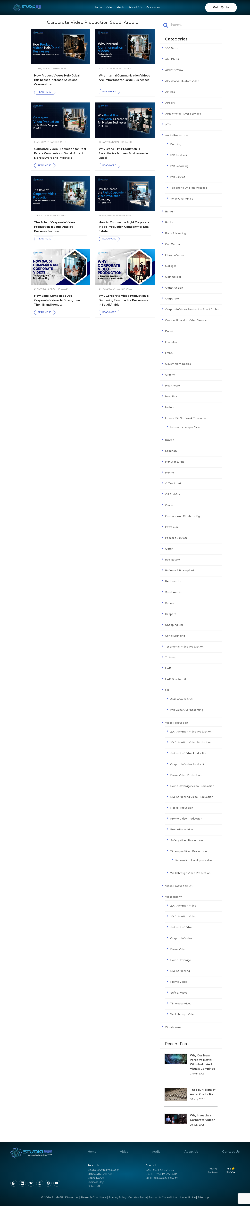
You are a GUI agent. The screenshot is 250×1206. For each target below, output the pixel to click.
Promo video (178, 982)
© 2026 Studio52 (52, 1197)
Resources (153, 7)
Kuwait (169, 440)
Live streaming (180, 971)
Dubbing (175, 144)
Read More (44, 92)
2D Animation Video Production (191, 731)
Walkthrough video (182, 1014)
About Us (135, 7)
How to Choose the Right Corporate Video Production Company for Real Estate (124, 227)
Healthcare (172, 385)
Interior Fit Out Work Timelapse (185, 418)
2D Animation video (183, 905)
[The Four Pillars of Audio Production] (175, 1094)
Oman (169, 505)
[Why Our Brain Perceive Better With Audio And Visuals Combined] (175, 1059)
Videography (173, 897)
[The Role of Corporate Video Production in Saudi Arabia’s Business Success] (60, 194)
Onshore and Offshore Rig (182, 516)
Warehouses (173, 1027)
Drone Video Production (186, 775)
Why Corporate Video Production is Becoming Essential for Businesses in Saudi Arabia (124, 300)
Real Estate (172, 559)
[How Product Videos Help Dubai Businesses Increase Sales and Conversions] (60, 47)
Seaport (170, 614)
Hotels (169, 407)
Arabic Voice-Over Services (183, 114)
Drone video (178, 949)
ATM (168, 124)
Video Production (176, 723)
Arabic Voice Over (181, 699)
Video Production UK (179, 886)
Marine (169, 472)
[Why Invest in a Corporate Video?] (175, 1119)
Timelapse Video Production (188, 851)
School (169, 603)
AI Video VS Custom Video (182, 81)
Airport (170, 103)
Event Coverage (180, 960)
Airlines (170, 92)
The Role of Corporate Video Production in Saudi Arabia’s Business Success (54, 227)
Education (171, 342)
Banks (169, 222)
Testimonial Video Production (184, 646)
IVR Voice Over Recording (186, 710)
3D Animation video (183, 916)
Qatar (169, 549)
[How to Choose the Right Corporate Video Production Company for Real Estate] (125, 194)
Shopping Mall (174, 625)
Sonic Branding (175, 636)
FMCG (169, 353)
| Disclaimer (71, 1197)
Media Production (181, 808)
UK (167, 690)
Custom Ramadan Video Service (185, 320)
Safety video (178, 993)
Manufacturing (174, 462)
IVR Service (177, 177)
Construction (174, 288)
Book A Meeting (175, 233)
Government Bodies (178, 364)
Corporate (172, 298)
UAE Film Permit (175, 679)
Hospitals (171, 396)
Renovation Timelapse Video (193, 860)
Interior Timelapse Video (186, 427)
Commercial (173, 277)
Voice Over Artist (181, 198)
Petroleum (172, 527)
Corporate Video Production (188, 764)
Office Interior (174, 483)
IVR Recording (179, 166)
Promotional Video (182, 829)
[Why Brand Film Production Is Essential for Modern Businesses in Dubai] (125, 120)
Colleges (170, 266)
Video (109, 7)
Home (98, 7)
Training (170, 657)
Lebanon (171, 451)
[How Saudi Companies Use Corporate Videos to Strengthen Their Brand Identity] (60, 267)
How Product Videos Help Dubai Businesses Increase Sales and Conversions (57, 80)
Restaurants (173, 581)
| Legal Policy (187, 1197)
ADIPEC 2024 (174, 70)
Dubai (169, 331)
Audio (121, 7)
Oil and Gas (172, 494)
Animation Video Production (188, 753)
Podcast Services (176, 538)
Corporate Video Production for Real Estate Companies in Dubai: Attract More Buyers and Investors (60, 153)
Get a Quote (221, 7)
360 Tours (171, 48)
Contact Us (231, 1151)
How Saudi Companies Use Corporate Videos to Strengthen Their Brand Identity (57, 300)
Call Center (172, 244)
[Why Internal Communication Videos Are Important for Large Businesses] (125, 47)
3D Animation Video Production (191, 742)
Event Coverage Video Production (192, 786)
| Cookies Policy (137, 1197)
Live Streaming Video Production (191, 797)
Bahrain (170, 211)
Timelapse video (180, 1003)
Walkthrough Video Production (190, 873)
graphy (170, 375)
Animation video (181, 927)
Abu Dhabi (172, 59)
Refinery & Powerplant (179, 570)
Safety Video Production (186, 840)
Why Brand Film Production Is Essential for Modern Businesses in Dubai (123, 153)
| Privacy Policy (116, 1197)
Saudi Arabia (173, 592)
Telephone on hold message (188, 188)
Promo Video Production (186, 818)
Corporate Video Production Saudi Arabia (192, 309)
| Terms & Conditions (93, 1197)
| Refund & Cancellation (162, 1197)
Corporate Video (181, 938)
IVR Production (180, 155)
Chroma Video (174, 255)
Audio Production (176, 135)
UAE (168, 668)
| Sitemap (202, 1197)
